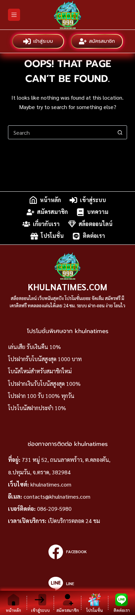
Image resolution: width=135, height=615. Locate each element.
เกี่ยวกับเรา (46, 223)
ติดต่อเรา (94, 236)
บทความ (97, 212)
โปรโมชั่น (52, 236)
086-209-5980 (54, 508)
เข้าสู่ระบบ (43, 41)
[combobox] (60, 132)
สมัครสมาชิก (102, 41)
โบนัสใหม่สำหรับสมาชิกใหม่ (40, 371)
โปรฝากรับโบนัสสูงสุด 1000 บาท (45, 359)
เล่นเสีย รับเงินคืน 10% (34, 346)
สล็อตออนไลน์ (95, 223)
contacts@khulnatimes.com (57, 496)
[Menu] (14, 15)
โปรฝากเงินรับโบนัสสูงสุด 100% (44, 383)
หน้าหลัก (50, 199)
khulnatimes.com (50, 484)
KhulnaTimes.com (67, 286)
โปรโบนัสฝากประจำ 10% (37, 408)
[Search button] (120, 132)
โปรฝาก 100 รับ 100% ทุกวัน (41, 395)
